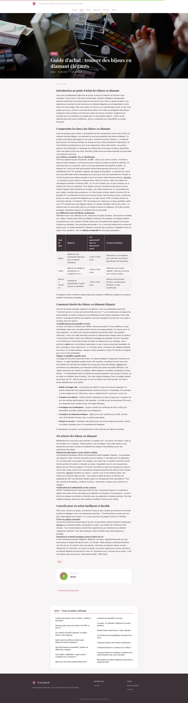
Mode (114, 10)
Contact (130, 689)
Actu (81, 10)
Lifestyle (106, 10)
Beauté (88, 10)
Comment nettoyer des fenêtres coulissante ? (114, 642)
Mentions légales (133, 685)
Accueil (74, 10)
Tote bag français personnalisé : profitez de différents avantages (71, 648)
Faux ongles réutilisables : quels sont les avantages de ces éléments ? (70, 655)
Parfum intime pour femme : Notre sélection (114, 630)
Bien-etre (97, 10)
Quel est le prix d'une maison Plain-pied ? (71, 662)
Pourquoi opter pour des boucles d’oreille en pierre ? (72, 626)
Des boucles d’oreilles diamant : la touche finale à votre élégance (71, 634)
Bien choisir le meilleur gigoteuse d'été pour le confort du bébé (115, 661)
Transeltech (43, 682)
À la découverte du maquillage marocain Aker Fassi (114, 636)
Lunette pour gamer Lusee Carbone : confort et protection (73, 619)
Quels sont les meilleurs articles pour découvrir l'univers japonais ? (69, 641)
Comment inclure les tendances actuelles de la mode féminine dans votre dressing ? (114, 653)
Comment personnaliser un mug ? (110, 618)
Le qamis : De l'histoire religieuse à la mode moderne (114, 624)
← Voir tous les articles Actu (67, 591)
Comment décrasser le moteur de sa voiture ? (114, 647)
